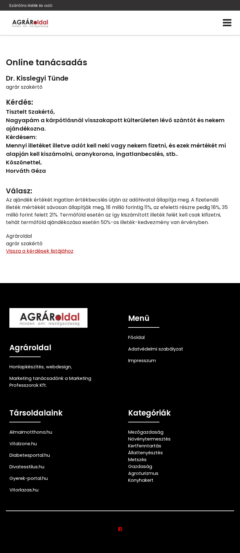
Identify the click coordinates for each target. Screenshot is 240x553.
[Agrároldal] (29, 23)
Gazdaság (140, 466)
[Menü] (227, 22)
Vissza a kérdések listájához (39, 251)
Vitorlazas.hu (23, 490)
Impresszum (142, 360)
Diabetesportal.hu (29, 455)
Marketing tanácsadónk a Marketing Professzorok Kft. (50, 381)
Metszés (137, 459)
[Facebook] (120, 529)
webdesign (58, 367)
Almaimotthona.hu (30, 432)
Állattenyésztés (145, 453)
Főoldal (136, 337)
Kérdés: (19, 102)
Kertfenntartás (144, 446)
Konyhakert (140, 480)
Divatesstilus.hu (26, 467)
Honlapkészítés (26, 367)
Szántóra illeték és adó (30, 5)
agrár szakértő (24, 87)
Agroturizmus (143, 473)
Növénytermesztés (149, 439)
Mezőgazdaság (145, 432)
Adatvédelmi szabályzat (155, 349)
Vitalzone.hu (23, 444)
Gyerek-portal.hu (28, 478)
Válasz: (19, 191)
